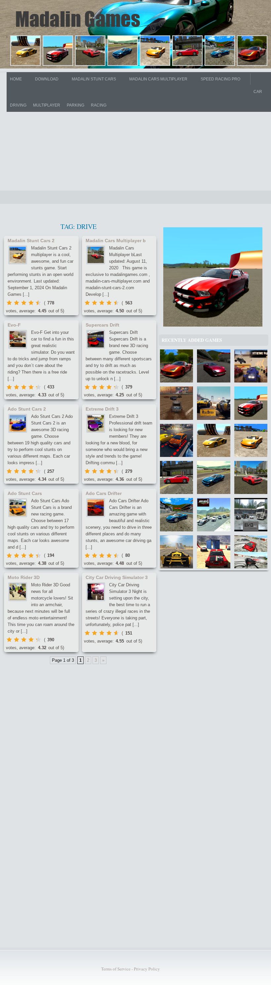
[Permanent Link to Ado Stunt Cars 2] (18, 423)
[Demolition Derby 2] (176, 403)
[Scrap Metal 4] (213, 551)
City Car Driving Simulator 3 (117, 577)
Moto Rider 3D (24, 577)
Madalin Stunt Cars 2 (31, 240)
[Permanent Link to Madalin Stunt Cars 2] (18, 255)
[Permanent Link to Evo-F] (18, 339)
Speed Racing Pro (220, 79)
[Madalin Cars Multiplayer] (26, 51)
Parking (75, 105)
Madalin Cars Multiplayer (158, 79)
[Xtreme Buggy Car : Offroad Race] (250, 365)
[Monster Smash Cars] (250, 551)
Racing (98, 105)
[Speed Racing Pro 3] (213, 365)
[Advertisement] (135, 131)
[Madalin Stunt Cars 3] (188, 51)
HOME (16, 79)
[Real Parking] (176, 440)
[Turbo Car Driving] (176, 551)
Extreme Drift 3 (102, 409)
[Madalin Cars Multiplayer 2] (58, 51)
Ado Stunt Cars (25, 493)
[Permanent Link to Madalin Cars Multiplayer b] (96, 255)
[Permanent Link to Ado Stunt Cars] (18, 508)
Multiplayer (46, 105)
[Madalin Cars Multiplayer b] (91, 51)
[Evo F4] (250, 514)
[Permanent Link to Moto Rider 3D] (18, 592)
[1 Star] (9, 302)
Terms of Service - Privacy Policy (130, 969)
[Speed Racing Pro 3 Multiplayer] (220, 51)
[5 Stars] (38, 302)
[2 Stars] (16, 302)
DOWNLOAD (46, 79)
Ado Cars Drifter (104, 493)
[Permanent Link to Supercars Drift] (96, 339)
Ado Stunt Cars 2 (27, 409)
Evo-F (14, 325)
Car (257, 91)
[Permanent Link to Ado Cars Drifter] (96, 508)
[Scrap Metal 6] (213, 514)
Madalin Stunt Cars (94, 79)
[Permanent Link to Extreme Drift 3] (96, 423)
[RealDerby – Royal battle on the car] (213, 403)
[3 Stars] (23, 302)
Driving (18, 105)
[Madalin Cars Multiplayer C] (123, 51)
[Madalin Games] (79, 19)
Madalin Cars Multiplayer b (116, 240)
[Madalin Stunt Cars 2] (156, 51)
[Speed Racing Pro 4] (253, 51)
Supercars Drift (102, 325)
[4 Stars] (31, 302)
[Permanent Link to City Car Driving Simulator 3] (96, 592)
